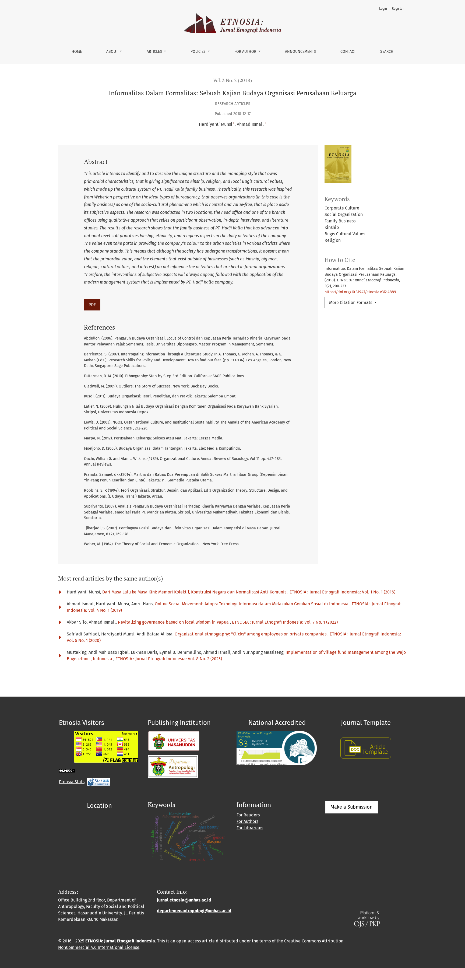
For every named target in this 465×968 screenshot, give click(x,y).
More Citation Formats (351, 302)
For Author (245, 51)
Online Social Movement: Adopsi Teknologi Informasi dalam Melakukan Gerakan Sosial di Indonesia (252, 603)
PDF (92, 304)
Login (383, 9)
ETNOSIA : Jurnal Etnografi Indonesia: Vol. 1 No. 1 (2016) (342, 592)
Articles (155, 51)
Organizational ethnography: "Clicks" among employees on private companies (251, 634)
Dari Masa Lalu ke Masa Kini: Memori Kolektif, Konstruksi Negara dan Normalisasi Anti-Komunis (194, 592)
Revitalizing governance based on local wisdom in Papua (174, 622)
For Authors (247, 821)
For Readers (248, 814)
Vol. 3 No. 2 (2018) (232, 80)
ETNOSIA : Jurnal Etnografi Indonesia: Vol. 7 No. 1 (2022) (285, 622)
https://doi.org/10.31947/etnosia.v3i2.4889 (360, 292)
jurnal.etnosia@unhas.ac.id (184, 900)
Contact (348, 51)
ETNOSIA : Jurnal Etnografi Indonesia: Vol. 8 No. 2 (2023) (168, 658)
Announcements (300, 51)
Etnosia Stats (71, 781)
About (112, 51)
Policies (199, 51)
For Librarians (250, 827)
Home (77, 51)
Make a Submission (351, 807)
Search (386, 51)
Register (398, 9)
